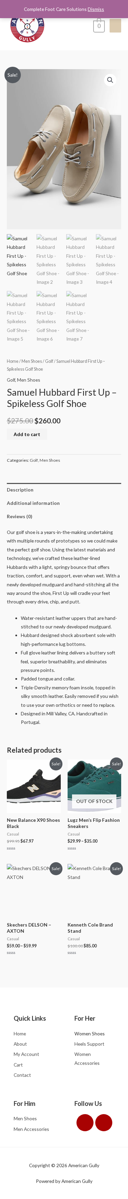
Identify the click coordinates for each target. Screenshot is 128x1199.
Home (12, 361)
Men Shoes (32, 361)
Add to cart (27, 434)
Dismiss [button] (96, 9)
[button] (110, 80)
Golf (49, 361)
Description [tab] (20, 490)
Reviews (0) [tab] (19, 516)
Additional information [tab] (33, 503)
